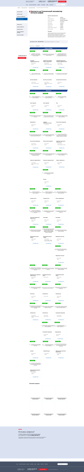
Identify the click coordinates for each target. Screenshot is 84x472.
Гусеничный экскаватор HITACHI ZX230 (48, 414)
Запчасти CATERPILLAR (21, 16)
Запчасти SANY (19, 11)
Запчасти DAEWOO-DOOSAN (20, 32)
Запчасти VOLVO (20, 29)
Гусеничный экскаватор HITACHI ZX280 (48, 398)
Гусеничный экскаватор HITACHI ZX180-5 (61, 414)
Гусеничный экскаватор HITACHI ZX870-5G (61, 398)
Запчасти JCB (19, 24)
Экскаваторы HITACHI (32, 7)
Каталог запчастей (24, 7)
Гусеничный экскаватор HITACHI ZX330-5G (35, 414)
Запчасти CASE (19, 14)
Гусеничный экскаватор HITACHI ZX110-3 (35, 398)
